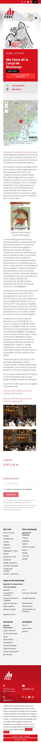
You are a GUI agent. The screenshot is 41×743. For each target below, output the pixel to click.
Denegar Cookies (21, 740)
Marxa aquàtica (8, 606)
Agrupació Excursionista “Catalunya (18, 152)
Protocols (6, 548)
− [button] (6, 106)
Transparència (8, 539)
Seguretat (25, 541)
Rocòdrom (7, 560)
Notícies (25, 631)
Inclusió (25, 544)
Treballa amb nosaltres (8, 570)
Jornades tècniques (10, 645)
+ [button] (6, 103)
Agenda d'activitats (7, 626)
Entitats (6, 554)
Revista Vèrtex (27, 628)
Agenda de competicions (13, 584)
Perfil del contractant (10, 566)
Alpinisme (6, 590)
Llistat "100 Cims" (9, 631)
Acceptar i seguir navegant (20, 736)
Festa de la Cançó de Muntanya (20, 76)
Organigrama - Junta (10, 551)
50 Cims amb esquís (10, 633)
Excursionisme (27, 603)
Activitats (19, 53)
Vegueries (6, 545)
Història (6, 536)
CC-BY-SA (33, 141)
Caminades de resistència (8, 594)
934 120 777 (7, 700)
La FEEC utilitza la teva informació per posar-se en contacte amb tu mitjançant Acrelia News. (19, 501)
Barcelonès (12, 71)
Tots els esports (9, 587)
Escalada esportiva (28, 598)
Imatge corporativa (10, 563)
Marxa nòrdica (27, 606)
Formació (25, 556)
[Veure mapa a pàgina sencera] (6, 111)
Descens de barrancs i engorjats (10, 599)
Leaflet (5, 141)
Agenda (9, 53)
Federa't (25, 538)
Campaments (8, 642)
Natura (24, 550)
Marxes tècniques (9, 609)
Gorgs (5, 637)
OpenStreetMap (19, 141)
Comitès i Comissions (11, 574)
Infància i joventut (28, 547)
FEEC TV (25, 625)
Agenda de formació (26, 534)
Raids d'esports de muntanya (28, 610)
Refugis (24, 553)
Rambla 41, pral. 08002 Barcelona (9, 690)
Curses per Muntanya (29, 593)
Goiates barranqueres (11, 652)
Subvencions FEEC (9, 557)
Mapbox (12, 143)
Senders (25, 559)
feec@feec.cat (28, 689)
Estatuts (6, 542)
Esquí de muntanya (10, 603)
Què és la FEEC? (9, 533)
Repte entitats (8, 639)
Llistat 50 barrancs (9, 648)
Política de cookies (28, 724)
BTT (23, 590)
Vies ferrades (7, 654)
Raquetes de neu (9, 614)
